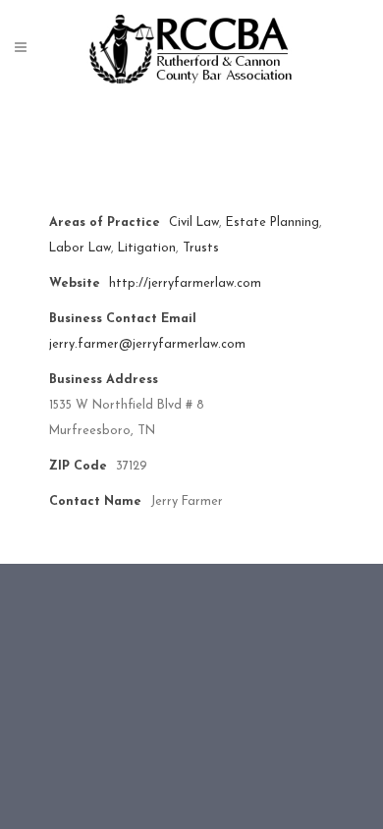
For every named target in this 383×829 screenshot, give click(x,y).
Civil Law (194, 223)
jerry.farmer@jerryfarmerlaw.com (147, 345)
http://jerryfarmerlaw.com (185, 284)
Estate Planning (272, 223)
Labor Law (80, 248)
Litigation (147, 248)
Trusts (201, 248)
